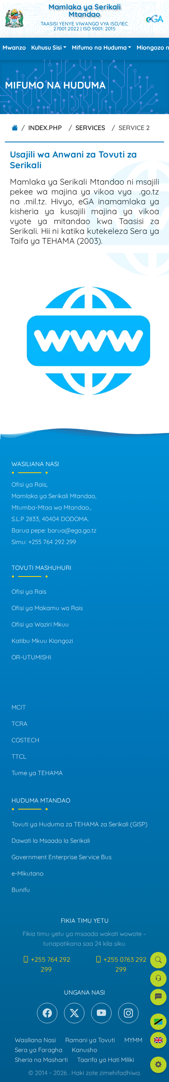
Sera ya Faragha (38, 1050)
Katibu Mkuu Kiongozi (42, 641)
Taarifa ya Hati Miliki (105, 1060)
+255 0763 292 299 (124, 964)
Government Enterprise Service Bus (61, 857)
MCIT (18, 707)
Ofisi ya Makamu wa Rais (47, 608)
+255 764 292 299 (49, 964)
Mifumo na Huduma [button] (99, 47)
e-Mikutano (27, 873)
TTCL (18, 756)
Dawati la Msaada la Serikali (50, 840)
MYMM (133, 1040)
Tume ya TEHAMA (37, 773)
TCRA (19, 723)
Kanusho (84, 1050)
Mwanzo (14, 47)
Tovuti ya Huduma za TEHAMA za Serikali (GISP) (79, 824)
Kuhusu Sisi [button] (46, 47)
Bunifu (20, 890)
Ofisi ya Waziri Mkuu (40, 624)
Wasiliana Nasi (35, 1040)
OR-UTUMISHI (31, 657)
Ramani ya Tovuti (90, 1040)
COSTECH (25, 740)
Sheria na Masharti (41, 1060)
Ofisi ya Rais (28, 591)
